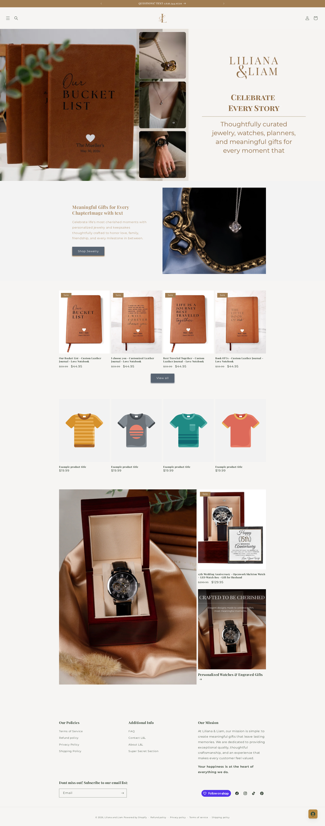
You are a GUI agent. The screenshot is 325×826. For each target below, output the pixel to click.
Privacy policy (178, 817)
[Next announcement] (224, 3)
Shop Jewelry (88, 251)
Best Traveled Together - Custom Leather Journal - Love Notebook (183, 360)
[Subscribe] (122, 793)
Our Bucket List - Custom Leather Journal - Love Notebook (80, 360)
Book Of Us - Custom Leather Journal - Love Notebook (239, 360)
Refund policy (69, 737)
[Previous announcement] (101, 3)
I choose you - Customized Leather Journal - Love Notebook (132, 360)
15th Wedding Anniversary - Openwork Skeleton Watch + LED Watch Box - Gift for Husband (231, 576)
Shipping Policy (70, 751)
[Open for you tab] (312, 813)
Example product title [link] (72, 466)
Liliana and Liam (114, 817)
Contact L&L (137, 737)
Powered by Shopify (135, 817)
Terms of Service (71, 731)
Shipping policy (221, 817)
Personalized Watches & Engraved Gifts (230, 675)
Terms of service (198, 817)
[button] (8, 18)
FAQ (131, 731)
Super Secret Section (143, 751)
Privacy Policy (69, 744)
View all (162, 378)
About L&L (135, 744)
